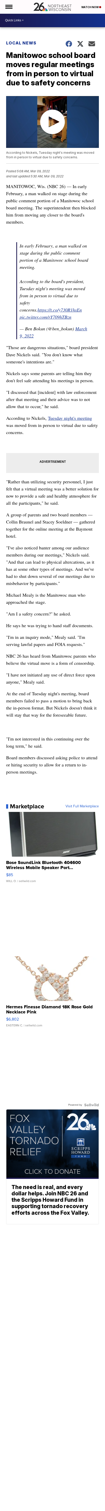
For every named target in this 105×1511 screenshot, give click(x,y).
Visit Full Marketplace (82, 806)
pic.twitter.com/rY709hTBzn (45, 317)
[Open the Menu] (8, 6)
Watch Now (90, 7)
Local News (21, 42)
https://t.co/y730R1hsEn (59, 310)
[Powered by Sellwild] (91, 1105)
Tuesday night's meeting (70, 418)
